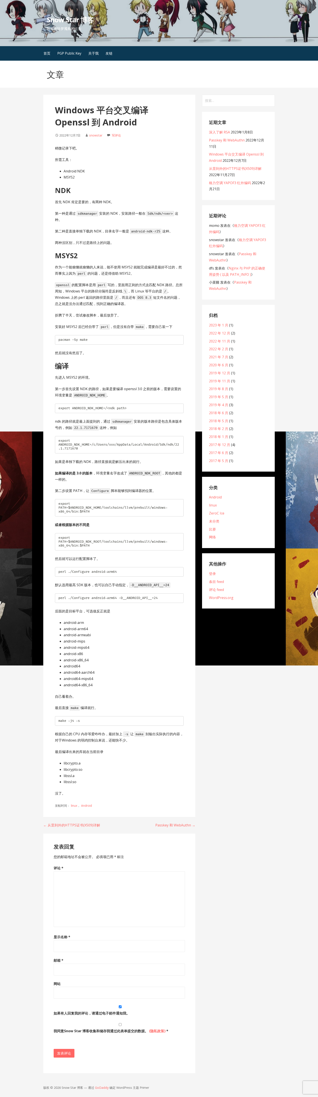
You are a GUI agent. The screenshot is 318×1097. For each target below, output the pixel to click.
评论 (58, 868)
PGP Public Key (69, 53)
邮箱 (58, 960)
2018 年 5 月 (218, 421)
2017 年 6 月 (218, 452)
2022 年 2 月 (218, 349)
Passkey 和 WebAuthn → (175, 825)
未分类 (214, 521)
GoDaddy (102, 1088)
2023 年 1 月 (218, 325)
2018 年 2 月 (218, 428)
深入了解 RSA (219, 132)
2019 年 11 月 (219, 381)
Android (86, 805)
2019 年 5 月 (218, 396)
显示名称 (62, 937)
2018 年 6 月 (218, 413)
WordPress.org (221, 597)
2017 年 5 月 (218, 460)
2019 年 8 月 (218, 388)
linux (74, 805)
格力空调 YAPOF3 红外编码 (230, 182)
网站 (57, 983)
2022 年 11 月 (219, 341)
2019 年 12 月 (219, 373)
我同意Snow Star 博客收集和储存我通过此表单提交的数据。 (111, 1031)
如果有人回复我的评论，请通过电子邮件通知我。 (92, 1013)
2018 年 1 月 (218, 436)
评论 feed (216, 589)
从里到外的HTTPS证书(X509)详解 (235, 168)
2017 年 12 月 (219, 444)
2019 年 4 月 (218, 404)
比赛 (212, 529)
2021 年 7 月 (218, 357)
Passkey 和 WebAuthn (227, 140)
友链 (109, 53)
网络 (212, 537)
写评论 (116, 135)
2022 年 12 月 (219, 333)
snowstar (95, 135)
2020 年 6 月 (218, 365)
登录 (212, 573)
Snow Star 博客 (70, 19)
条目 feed (216, 581)
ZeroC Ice (216, 513)
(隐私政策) (157, 1031)
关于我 (93, 53)
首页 (46, 53)
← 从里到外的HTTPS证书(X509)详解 (71, 825)
